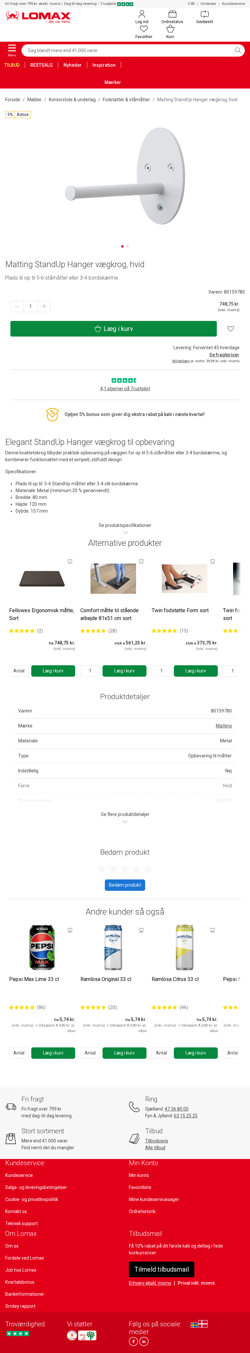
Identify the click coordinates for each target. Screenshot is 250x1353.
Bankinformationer (24, 1294)
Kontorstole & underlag (72, 99)
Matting (224, 725)
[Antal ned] (16, 306)
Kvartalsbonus (20, 1282)
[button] (18, 114)
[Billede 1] (122, 246)
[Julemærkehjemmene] (72, 1335)
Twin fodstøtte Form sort (180, 610)
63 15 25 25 (186, 1115)
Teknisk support (21, 1223)
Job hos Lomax (20, 1270)
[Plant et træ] (87, 1335)
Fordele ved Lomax (24, 1258)
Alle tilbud (155, 1147)
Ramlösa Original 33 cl (105, 979)
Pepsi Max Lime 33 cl (34, 979)
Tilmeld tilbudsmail (161, 1269)
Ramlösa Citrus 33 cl (175, 979)
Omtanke (208, 4)
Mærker (112, 82)
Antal (18, 670)
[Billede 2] (127, 246)
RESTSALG (41, 65)
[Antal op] (44, 306)
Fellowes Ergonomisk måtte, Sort (41, 614)
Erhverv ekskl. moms (150, 1283)
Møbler (34, 99)
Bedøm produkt (125, 885)
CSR (191, 4)
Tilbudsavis (156, 1140)
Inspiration (104, 65)
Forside (12, 99)
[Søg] (238, 50)
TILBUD (12, 65)
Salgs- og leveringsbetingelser (36, 1187)
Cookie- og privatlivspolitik (31, 1199)
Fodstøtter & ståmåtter (126, 99)
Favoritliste (140, 1187)
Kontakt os (16, 1211)
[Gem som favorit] (70, 561)
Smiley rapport (20, 1306)
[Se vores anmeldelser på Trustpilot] (18, 1334)
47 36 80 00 (176, 1108)
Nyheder (72, 65)
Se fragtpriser (224, 354)
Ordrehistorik (142, 1211)
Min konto (139, 1175)
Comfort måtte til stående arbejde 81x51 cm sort (109, 614)
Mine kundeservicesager (154, 1199)
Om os (12, 1246)
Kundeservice (233, 4)
